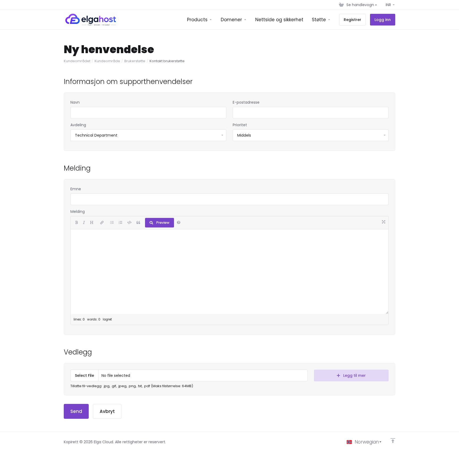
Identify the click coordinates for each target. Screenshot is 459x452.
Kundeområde (107, 61)
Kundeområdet (77, 61)
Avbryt (107, 411)
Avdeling (78, 125)
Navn (75, 102)
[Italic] (84, 222)
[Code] (129, 222)
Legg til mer (354, 375)
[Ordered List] (120, 222)
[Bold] (76, 222)
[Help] (178, 222)
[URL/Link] (102, 222)
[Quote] (138, 222)
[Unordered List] (112, 222)
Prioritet (240, 125)
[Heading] (91, 222)
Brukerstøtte (134, 61)
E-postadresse (246, 102)
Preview (162, 222)
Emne (75, 189)
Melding (77, 211)
